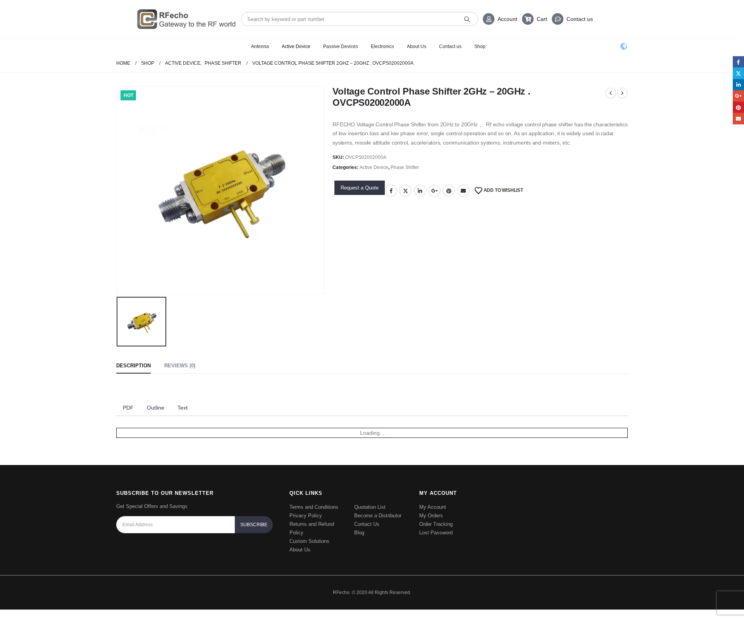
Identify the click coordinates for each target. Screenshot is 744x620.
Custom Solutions (309, 541)
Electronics (382, 46)
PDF (128, 408)
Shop (480, 46)
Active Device (296, 46)
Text (182, 408)
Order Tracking (436, 524)
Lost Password (436, 533)
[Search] (467, 19)
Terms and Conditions (313, 507)
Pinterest (449, 190)
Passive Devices (340, 46)
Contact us (580, 19)
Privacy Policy (305, 515)
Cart (542, 19)
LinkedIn (420, 190)
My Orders (431, 515)
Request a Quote (360, 188)
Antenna (260, 46)
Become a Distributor (377, 515)
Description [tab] (133, 366)
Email (463, 190)
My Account (432, 507)
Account (507, 19)
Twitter (405, 190)
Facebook (391, 190)
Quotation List (370, 507)
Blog (359, 533)
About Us (416, 46)
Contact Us (366, 524)
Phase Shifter (405, 167)
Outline (155, 408)
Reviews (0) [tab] (179, 366)
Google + (434, 190)
